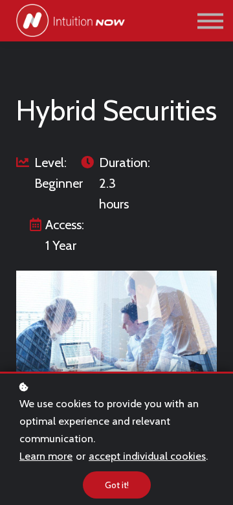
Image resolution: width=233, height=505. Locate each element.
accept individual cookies (147, 455)
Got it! (117, 485)
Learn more (45, 455)
